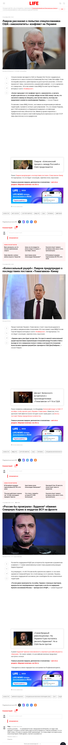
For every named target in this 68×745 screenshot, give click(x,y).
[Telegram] (27, 222)
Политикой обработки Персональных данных (44, 8)
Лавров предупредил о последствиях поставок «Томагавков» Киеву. (39, 175)
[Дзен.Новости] (19, 222)
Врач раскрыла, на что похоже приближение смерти (11, 249)
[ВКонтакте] (31, 222)
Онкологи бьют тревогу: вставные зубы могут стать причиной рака (54, 249)
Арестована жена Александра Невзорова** (33, 256)
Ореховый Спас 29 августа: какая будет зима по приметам (54, 487)
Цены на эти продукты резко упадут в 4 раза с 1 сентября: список (33, 249)
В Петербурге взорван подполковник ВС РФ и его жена (54, 257)
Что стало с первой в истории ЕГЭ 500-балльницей (31, 495)
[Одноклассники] (35, 222)
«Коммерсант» (28, 89)
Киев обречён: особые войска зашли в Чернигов (12, 256)
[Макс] (23, 222)
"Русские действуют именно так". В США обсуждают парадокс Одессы (13, 495)
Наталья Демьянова (18, 206)
